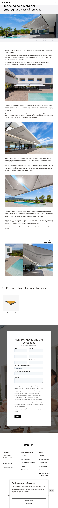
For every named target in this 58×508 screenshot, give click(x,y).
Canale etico (42, 469)
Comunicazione (43, 462)
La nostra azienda (44, 459)
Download (23, 455)
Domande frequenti (8, 467)
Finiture (23, 466)
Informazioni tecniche (26, 459)
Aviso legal (24, 492)
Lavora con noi (43, 466)
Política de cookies (16, 492)
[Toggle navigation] (3, 2)
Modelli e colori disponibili (28, 462)
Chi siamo (41, 455)
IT (50, 490)
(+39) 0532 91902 (7, 463)
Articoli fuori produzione (27, 469)
